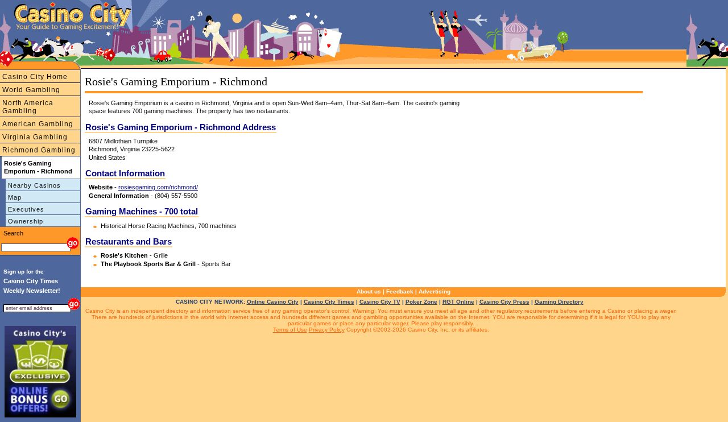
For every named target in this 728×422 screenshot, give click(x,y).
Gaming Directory (559, 302)
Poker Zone (421, 302)
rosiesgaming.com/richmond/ (158, 187)
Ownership (25, 221)
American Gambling (37, 124)
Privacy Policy (327, 329)
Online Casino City (273, 302)
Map (15, 197)
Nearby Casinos (34, 185)
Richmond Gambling (39, 150)
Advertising (434, 291)
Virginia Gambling (35, 137)
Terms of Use (290, 329)
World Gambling (31, 90)
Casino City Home (35, 77)
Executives (26, 209)
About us (369, 291)
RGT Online (458, 302)
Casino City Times (329, 302)
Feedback (399, 291)
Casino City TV (379, 302)
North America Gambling (27, 107)
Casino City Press (504, 302)
